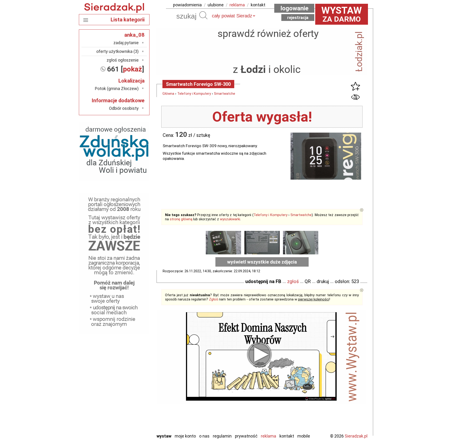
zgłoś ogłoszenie (123, 60)
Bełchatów (129, 353)
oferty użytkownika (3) (117, 51)
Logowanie (294, 8)
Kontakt (286, 436)
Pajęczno (130, 391)
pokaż (132, 69)
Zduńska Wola (126, 429)
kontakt (258, 4)
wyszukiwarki (230, 219)
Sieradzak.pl (356, 436)
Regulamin (222, 436)
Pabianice (130, 385)
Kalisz (133, 372)
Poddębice (129, 397)
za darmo (341, 14)
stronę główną (181, 219)
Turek (133, 410)
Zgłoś (213, 299)
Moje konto (185, 436)
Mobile (303, 436)
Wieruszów (129, 423)
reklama (237, 4)
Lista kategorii (128, 20)
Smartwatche (224, 93)
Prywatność (246, 436)
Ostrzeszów (128, 378)
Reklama (268, 436)
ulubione (216, 4)
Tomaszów (129, 404)
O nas (204, 436)
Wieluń (133, 416)
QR (308, 281)
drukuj (323, 281)
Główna (168, 93)
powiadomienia (187, 4)
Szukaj (203, 15)
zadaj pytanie (126, 42)
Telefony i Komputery (194, 93)
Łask (134, 359)
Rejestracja (297, 17)
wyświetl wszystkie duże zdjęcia (262, 262)
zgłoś (293, 281)
